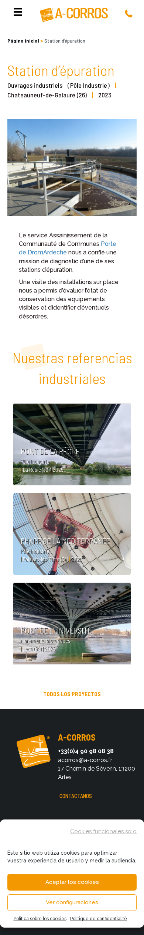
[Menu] (17, 12)
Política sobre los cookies (40, 918)
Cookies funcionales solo (103, 831)
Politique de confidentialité (98, 918)
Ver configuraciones (72, 902)
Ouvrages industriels (34, 85)
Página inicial (23, 40)
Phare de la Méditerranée (65, 540)
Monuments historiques (46, 640)
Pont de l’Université (56, 630)
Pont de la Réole (50, 451)
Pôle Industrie (88, 85)
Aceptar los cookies (72, 882)
